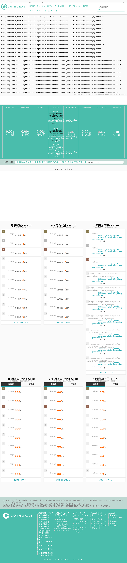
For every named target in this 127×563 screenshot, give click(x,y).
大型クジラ (61, 520)
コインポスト (97, 524)
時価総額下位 (44, 517)
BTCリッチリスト (62, 515)
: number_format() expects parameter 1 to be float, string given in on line (104, 236)
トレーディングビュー (98, 516)
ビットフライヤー (81, 521)
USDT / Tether (63, 526)
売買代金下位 (44, 522)
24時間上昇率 (44, 529)
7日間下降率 (44, 535)
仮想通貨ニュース (62, 513)
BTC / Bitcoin (62, 524)
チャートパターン (62, 530)
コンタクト (114, 526)
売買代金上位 (44, 520)
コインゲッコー (98, 519)
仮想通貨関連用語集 (63, 528)
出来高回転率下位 (46, 555)
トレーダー (61, 517)
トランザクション (62, 522)
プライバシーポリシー (116, 518)
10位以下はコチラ (21, 322)
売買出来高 (78, 519)
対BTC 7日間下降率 (45, 550)
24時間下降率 (44, 531)
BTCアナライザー (80, 513)
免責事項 (113, 524)
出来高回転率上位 (46, 553)
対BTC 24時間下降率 (44, 542)
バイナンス (78, 530)
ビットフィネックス (80, 524)
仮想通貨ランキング (45, 513)
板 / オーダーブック (80, 516)
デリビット (78, 532)
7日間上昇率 (44, 533)
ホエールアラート (99, 521)
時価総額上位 (44, 515)
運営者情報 (114, 515)
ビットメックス (80, 527)
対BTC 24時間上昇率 (44, 538)
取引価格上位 (44, 524)
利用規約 (113, 521)
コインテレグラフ (99, 526)
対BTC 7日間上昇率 (45, 546)
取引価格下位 (44, 526)
